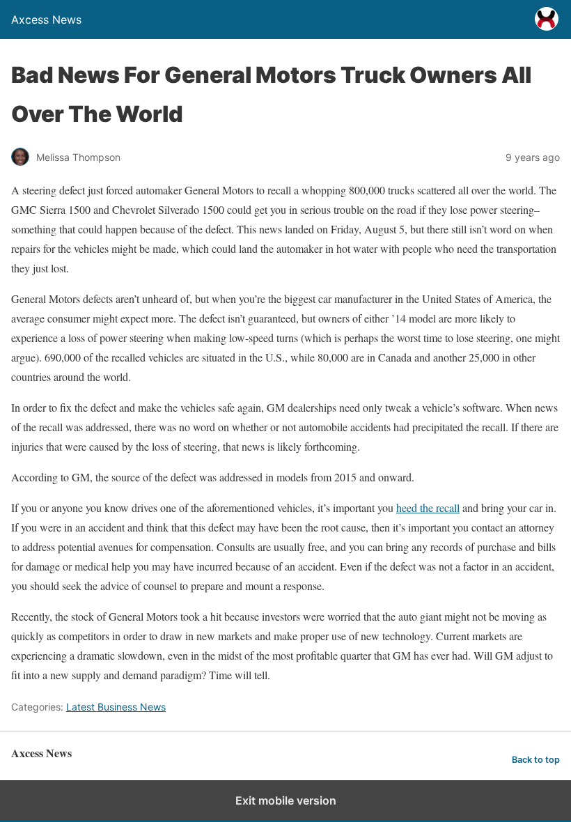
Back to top (536, 759)
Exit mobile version (285, 800)
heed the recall (428, 507)
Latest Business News (116, 707)
